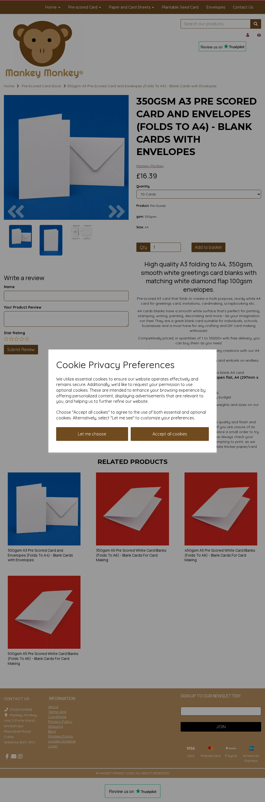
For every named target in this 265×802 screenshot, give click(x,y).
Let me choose (92, 433)
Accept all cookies (169, 433)
